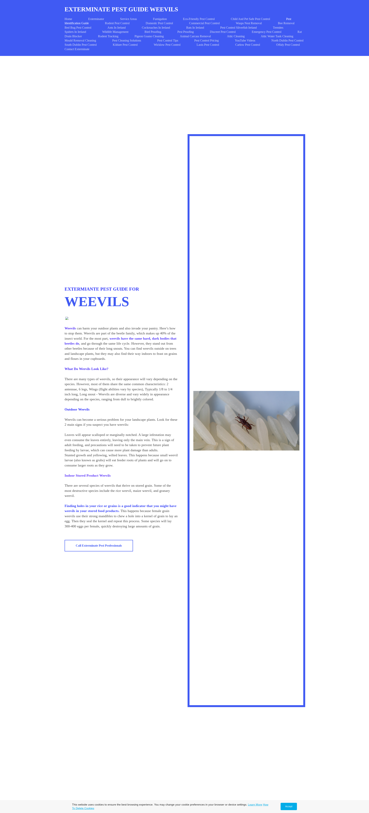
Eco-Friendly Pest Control (199, 19)
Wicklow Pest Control (167, 44)
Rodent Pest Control (117, 23)
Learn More (255, 804)
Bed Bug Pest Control (78, 27)
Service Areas (128, 19)
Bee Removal (286, 23)
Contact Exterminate (77, 49)
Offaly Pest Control (288, 44)
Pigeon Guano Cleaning (149, 36)
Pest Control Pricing (206, 40)
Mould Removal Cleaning (80, 40)
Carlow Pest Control (247, 44)
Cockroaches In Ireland (156, 27)
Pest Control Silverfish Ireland (238, 27)
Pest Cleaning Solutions (126, 40)
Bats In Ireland (195, 27)
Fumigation (160, 19)
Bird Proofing (153, 31)
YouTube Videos (245, 40)
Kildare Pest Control (125, 44)
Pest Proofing (185, 31)
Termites (278, 27)
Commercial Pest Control (204, 23)
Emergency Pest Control (266, 31)
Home (68, 19)
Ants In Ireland (116, 27)
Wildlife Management (115, 31)
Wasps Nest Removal (249, 23)
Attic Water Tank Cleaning (277, 36)
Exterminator (96, 19)
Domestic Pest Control (159, 23)
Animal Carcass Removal (195, 36)
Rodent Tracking (108, 36)
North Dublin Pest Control (287, 40)
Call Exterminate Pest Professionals (99, 545)
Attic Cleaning (236, 36)
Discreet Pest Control (223, 31)
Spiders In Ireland (75, 31)
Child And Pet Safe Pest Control (250, 19)
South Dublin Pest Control (81, 44)
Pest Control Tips (167, 40)
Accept (288, 806)
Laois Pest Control (208, 44)
